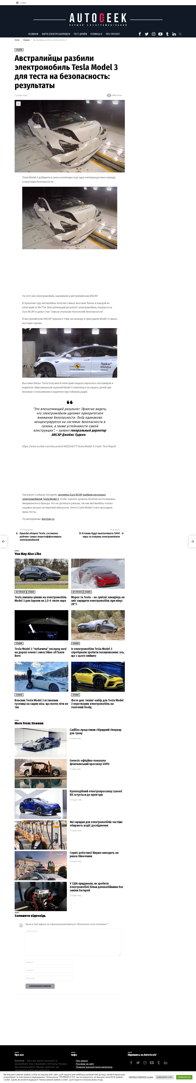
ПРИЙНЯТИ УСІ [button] (184, 1077)
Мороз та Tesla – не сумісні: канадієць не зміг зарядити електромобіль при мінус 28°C (98, 600)
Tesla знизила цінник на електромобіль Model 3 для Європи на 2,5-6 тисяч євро (41, 599)
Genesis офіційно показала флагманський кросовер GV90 (89, 762)
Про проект (113, 34)
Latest (23, 3)
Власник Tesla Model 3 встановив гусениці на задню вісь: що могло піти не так (41, 704)
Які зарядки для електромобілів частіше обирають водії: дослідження (96, 823)
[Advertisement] (69, 273)
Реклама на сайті (85, 1064)
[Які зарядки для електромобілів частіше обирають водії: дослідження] (41, 835)
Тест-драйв (80, 34)
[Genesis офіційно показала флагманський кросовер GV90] (41, 773)
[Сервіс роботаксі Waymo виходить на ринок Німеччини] (41, 865)
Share (18, 103)
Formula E (96, 34)
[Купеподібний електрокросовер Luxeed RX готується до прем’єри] (41, 804)
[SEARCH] (180, 34)
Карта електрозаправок (56, 34)
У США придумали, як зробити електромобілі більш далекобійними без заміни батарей (96, 887)
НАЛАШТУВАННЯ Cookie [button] (141, 1077)
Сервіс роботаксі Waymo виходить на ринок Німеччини (94, 854)
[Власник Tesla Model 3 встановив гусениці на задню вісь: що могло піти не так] (41, 677)
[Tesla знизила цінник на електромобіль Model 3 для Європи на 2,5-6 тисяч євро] (41, 574)
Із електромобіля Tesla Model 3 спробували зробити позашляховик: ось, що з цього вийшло (98, 652)
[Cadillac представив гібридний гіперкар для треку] (41, 742)
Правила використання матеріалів (94, 1067)
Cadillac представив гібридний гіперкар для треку (95, 731)
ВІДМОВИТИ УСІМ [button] (164, 1077)
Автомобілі (20, 592)
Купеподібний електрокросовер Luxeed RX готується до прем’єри (96, 793)
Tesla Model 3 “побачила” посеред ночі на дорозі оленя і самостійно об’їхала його (40, 652)
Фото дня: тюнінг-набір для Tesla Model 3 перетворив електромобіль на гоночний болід (97, 704)
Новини (33, 34)
